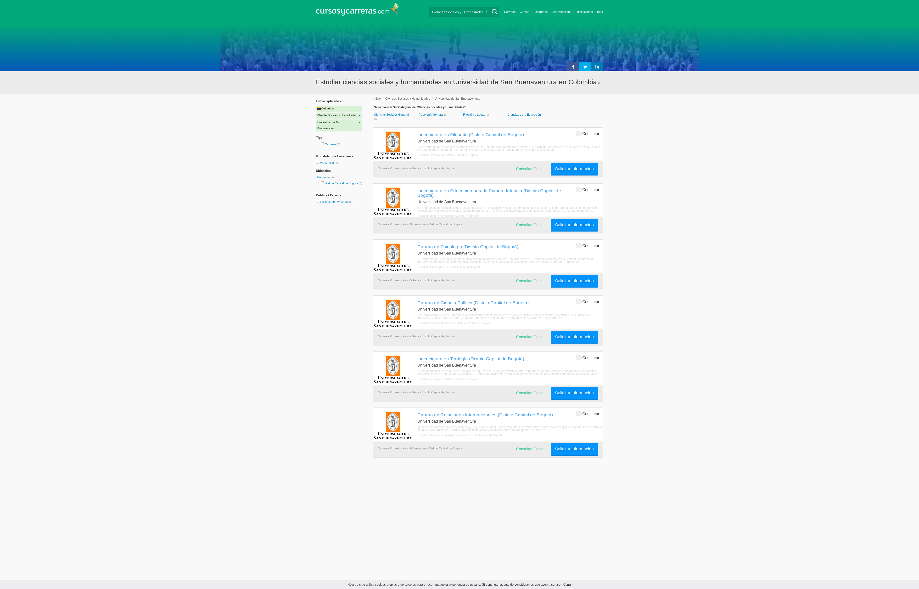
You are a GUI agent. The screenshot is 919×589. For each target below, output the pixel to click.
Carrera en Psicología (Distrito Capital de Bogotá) (467, 246)
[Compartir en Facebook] (573, 66)
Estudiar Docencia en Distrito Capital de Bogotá (448, 216)
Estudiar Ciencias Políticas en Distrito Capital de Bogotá (453, 323)
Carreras (510, 12)
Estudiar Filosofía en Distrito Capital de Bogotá (447, 155)
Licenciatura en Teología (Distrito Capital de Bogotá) (470, 358)
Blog (600, 12)
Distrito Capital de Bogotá (341, 183)
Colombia (324, 177)
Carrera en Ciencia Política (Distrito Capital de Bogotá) (473, 302)
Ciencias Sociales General (391, 114)
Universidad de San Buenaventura (457, 98)
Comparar (590, 134)
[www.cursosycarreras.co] (357, 11)
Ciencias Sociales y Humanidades (407, 98)
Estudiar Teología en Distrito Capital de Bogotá (447, 379)
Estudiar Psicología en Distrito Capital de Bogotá (449, 267)
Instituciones (585, 12)
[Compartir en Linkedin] (597, 66)
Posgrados (540, 12)
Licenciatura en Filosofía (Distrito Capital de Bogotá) (470, 134)
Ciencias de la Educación (524, 114)
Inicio (377, 98)
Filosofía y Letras (474, 114)
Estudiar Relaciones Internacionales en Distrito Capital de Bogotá (460, 435)
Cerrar (567, 584)
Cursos (524, 12)
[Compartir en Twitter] (585, 66)
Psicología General (431, 114)
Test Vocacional (562, 12)
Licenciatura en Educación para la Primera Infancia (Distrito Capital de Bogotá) (489, 193)
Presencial (327, 162)
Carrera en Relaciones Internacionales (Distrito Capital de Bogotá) (485, 414)
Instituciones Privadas (336, 202)
